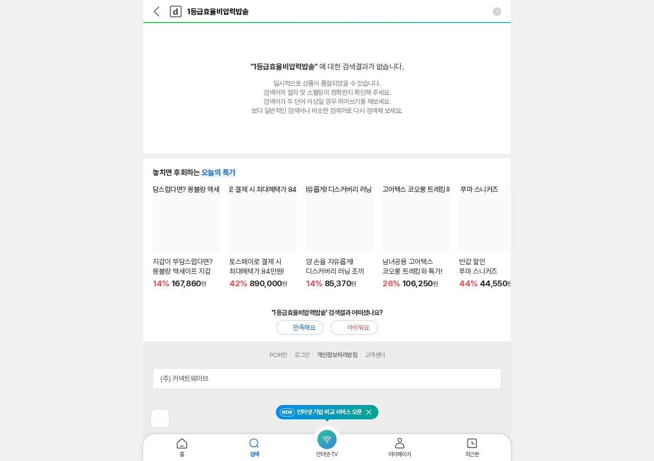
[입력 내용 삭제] (497, 11)
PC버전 (278, 355)
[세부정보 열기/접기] (491, 379)
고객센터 (375, 355)
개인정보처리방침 (337, 355)
